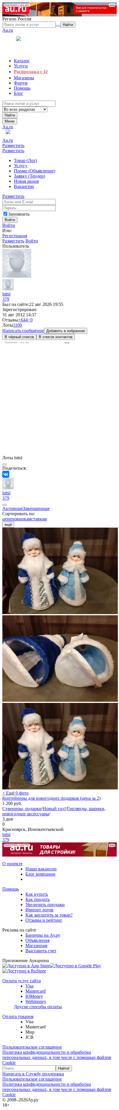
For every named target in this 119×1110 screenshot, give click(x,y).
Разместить (13, 145)
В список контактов (55, 337)
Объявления (37, 940)
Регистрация (14, 235)
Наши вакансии (41, 868)
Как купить (36, 894)
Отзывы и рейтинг (43, 920)
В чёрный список (19, 337)
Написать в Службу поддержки (33, 1073)
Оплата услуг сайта (21, 980)
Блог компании (40, 874)
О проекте (12, 863)
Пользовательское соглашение (32, 1047)
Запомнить (18, 214)
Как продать (37, 899)
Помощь (10, 889)
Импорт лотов (39, 909)
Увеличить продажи (45, 904)
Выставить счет (40, 950)
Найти (10, 115)
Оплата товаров (18, 1016)
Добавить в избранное (65, 331)
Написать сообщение (23, 330)
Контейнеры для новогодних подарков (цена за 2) (51, 798)
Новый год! (54, 808)
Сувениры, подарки (22, 808)
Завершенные (36, 508)
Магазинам (36, 945)
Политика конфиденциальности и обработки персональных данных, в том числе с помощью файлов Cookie (56, 1057)
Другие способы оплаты (38, 1006)
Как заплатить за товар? (48, 915)
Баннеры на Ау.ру (42, 935)
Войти (8, 225)
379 (5, 299)
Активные (12, 508)
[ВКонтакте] (5, 474)
